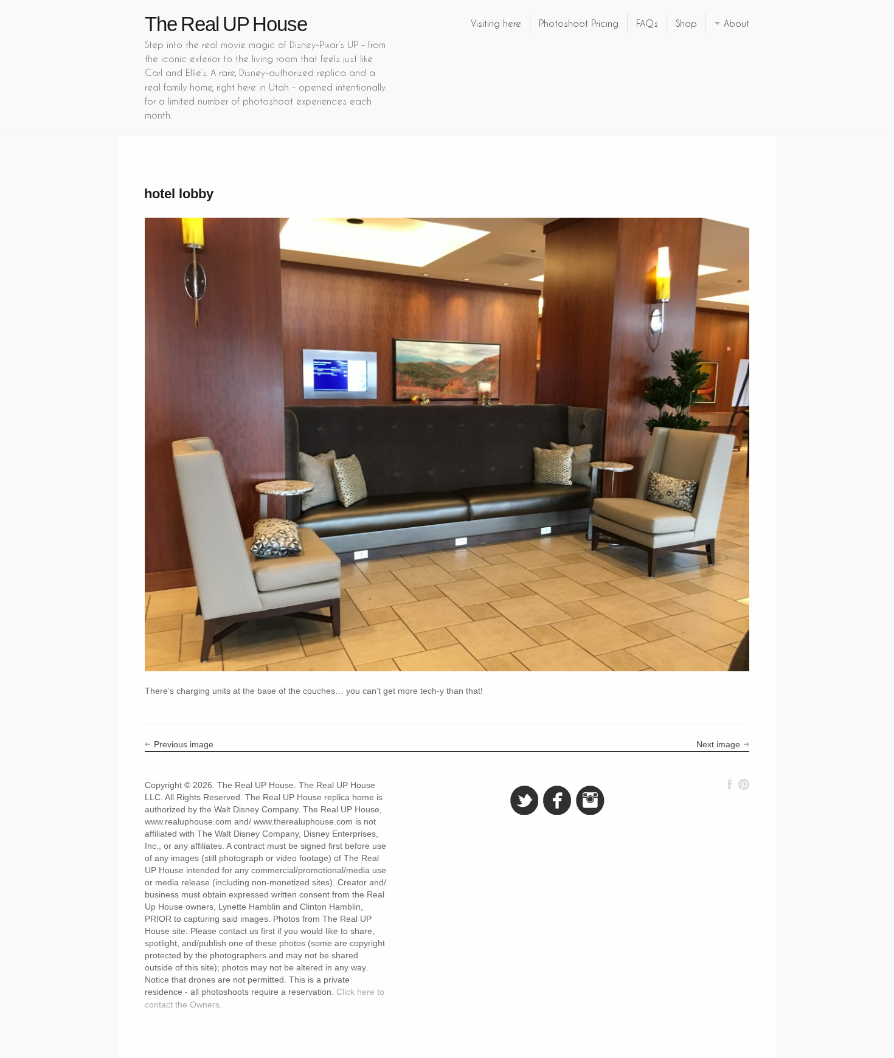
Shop (686, 23)
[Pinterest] (743, 784)
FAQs (647, 23)
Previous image (183, 744)
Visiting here (496, 23)
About (736, 23)
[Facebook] (729, 784)
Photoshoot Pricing (579, 23)
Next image (718, 744)
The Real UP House (226, 24)
